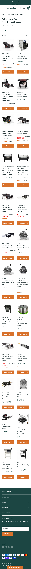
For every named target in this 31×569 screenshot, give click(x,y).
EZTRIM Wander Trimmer (6, 427)
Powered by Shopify (6, 565)
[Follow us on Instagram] (9, 547)
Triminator (20, 92)
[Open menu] (2, 8)
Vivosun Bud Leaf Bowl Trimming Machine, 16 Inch (22, 431)
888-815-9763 (15, 1)
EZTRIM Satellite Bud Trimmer (23, 396)
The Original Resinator (8, 166)
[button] (15, 567)
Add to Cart (23, 72)
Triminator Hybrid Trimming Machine (22, 95)
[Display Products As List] (28, 35)
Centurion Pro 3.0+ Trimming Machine (7, 246)
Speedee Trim (20, 354)
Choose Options (7, 72)
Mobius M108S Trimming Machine (22, 57)
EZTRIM (19, 392)
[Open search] (21, 8)
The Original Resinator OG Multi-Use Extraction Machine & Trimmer (7, 171)
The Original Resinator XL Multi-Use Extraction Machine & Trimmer (22, 171)
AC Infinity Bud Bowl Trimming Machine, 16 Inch (23, 247)
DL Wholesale (21, 278)
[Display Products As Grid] (26, 35)
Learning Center (15, 4)
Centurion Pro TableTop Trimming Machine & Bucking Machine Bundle (7, 97)
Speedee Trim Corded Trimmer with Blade (8, 397)
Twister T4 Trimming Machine (23, 465)
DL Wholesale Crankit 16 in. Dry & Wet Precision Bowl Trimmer (22, 322)
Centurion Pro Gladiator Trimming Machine (22, 209)
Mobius (19, 54)
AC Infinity (20, 243)
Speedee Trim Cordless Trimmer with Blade (22, 358)
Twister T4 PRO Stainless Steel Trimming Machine (7, 467)
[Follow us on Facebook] (3, 547)
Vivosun (19, 427)
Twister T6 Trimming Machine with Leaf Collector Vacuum (7, 133)
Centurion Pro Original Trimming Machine (7, 209)
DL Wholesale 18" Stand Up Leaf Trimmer (6, 321)
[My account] (24, 8)
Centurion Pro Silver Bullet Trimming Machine (7, 358)
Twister (4, 129)
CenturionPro (5, 54)
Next (26, 484)
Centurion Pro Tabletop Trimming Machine (7, 58)
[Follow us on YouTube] (12, 547)
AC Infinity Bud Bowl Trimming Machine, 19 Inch (8, 282)
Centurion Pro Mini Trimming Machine (22, 132)
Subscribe (7, 533)
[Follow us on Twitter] (6, 547)
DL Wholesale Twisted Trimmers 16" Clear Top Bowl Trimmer (22, 283)
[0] (27, 8)
